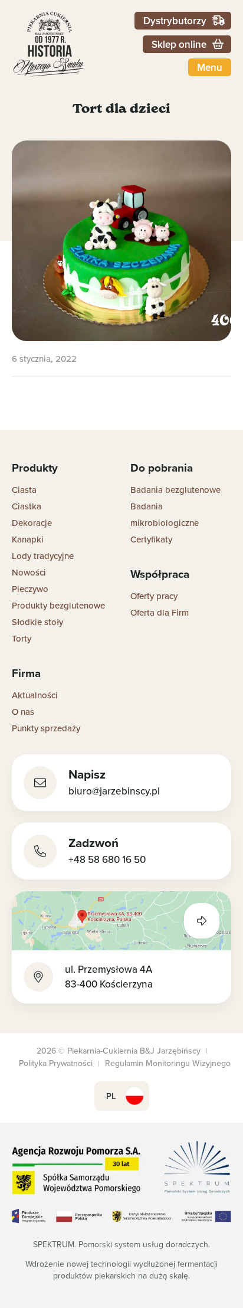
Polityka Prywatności (56, 1063)
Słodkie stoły (37, 622)
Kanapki (28, 539)
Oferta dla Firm (159, 612)
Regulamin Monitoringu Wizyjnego (168, 1063)
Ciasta (24, 489)
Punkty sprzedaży (46, 728)
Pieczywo (30, 589)
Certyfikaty (151, 539)
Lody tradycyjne (43, 556)
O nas (23, 711)
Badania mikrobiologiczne (164, 514)
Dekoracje (32, 522)
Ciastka (26, 506)
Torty (21, 638)
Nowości (29, 572)
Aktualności (35, 695)
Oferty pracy (154, 596)
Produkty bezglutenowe (58, 605)
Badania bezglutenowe (175, 489)
